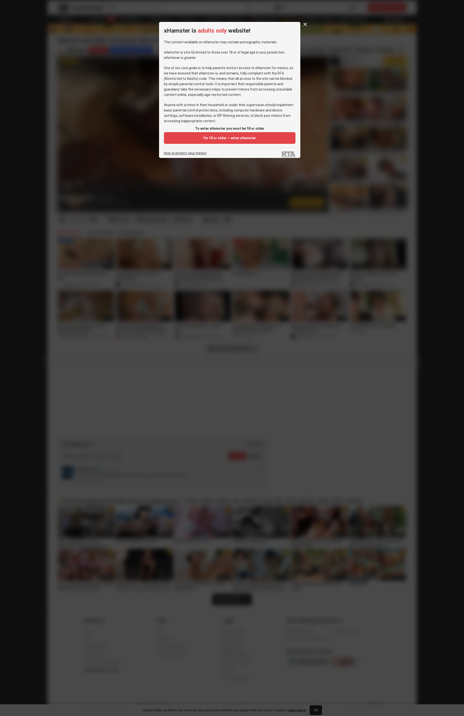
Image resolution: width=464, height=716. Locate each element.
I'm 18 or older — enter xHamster (229, 138)
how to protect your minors (185, 153)
